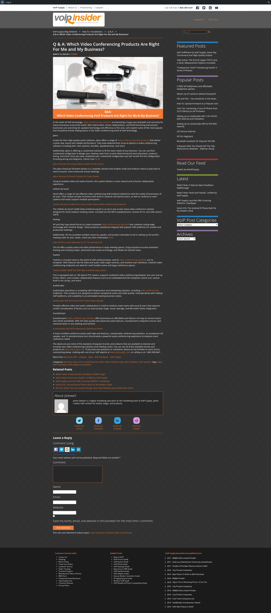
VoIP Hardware (131, 362)
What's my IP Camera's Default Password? (196, 94)
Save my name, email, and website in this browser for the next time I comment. (103, 521)
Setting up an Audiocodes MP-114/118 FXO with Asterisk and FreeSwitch (197, 117)
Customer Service (66, 566)
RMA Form (63, 576)
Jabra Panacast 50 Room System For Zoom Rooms (76, 176)
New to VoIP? (119, 557)
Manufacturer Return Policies (70, 573)
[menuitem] (2, 2)
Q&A (160, 362)
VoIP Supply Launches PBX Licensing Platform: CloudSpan (83, 381)
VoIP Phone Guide (120, 564)
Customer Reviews (66, 583)
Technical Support (66, 571)
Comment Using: (63, 443)
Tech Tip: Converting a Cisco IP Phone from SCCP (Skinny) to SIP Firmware (197, 110)
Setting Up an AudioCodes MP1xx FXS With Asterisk (197, 125)
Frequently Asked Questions (69, 578)
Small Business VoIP (94, 362)
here (97, 159)
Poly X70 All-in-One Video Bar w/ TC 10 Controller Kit (77, 242)
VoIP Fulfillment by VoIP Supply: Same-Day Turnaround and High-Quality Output (196, 54)
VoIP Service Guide (121, 559)
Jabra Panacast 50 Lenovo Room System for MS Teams (78, 164)
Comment (59, 462)
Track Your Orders (66, 564)
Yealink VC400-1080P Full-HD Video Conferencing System (80, 270)
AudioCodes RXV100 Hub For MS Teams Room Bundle (78, 300)
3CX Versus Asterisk (186, 131)
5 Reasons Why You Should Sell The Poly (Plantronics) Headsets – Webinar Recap (196, 147)
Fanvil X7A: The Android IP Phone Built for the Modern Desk (84, 384)
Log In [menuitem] (8, 2)
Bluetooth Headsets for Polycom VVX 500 (196, 141)
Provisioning (86, 7)
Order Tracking (64, 569)
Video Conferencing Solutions (97, 122)
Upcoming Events (65, 581)
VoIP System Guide (121, 562)
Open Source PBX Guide (123, 569)
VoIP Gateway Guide (121, 566)
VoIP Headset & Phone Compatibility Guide (130, 583)
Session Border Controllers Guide (127, 576)
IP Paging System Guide (123, 578)
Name (57, 487)
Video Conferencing (114, 362)
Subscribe (213, 19)
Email (56, 497)
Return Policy (64, 562)
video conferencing (150, 290)
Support (99, 7)
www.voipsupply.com (74, 349)
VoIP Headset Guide (121, 571)
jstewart (73, 54)
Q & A (81, 362)
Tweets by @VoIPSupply (188, 169)
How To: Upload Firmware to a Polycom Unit (197, 103)
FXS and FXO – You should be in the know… (197, 98)
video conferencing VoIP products (133, 140)
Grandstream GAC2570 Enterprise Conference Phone (78, 328)
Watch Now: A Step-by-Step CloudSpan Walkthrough (80, 374)
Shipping (62, 559)
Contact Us (63, 557)
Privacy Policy (64, 585)
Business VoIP (70, 362)
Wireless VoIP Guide (121, 581)
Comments (86, 364)
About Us (72, 7)
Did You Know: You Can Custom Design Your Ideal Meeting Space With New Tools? (94, 388)
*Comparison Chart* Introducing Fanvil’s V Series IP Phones (197, 69)
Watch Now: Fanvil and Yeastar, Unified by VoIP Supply (81, 377)
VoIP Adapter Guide (121, 573)
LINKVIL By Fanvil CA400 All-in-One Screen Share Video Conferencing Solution (90, 204)
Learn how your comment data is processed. (111, 532)
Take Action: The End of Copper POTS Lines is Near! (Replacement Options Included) (197, 61)
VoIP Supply (59, 7)
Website (58, 507)
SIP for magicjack (185, 136)
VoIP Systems (145, 362)
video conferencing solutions (115, 224)
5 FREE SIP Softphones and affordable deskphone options (194, 87)
